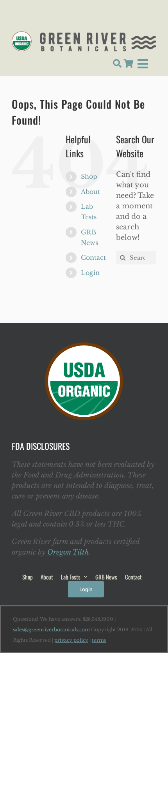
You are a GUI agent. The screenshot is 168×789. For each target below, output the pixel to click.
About (90, 191)
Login (90, 273)
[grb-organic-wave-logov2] (84, 34)
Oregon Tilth (68, 552)
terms (99, 640)
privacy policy (71, 640)
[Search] (117, 63)
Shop (89, 176)
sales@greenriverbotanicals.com (51, 629)
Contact (93, 257)
